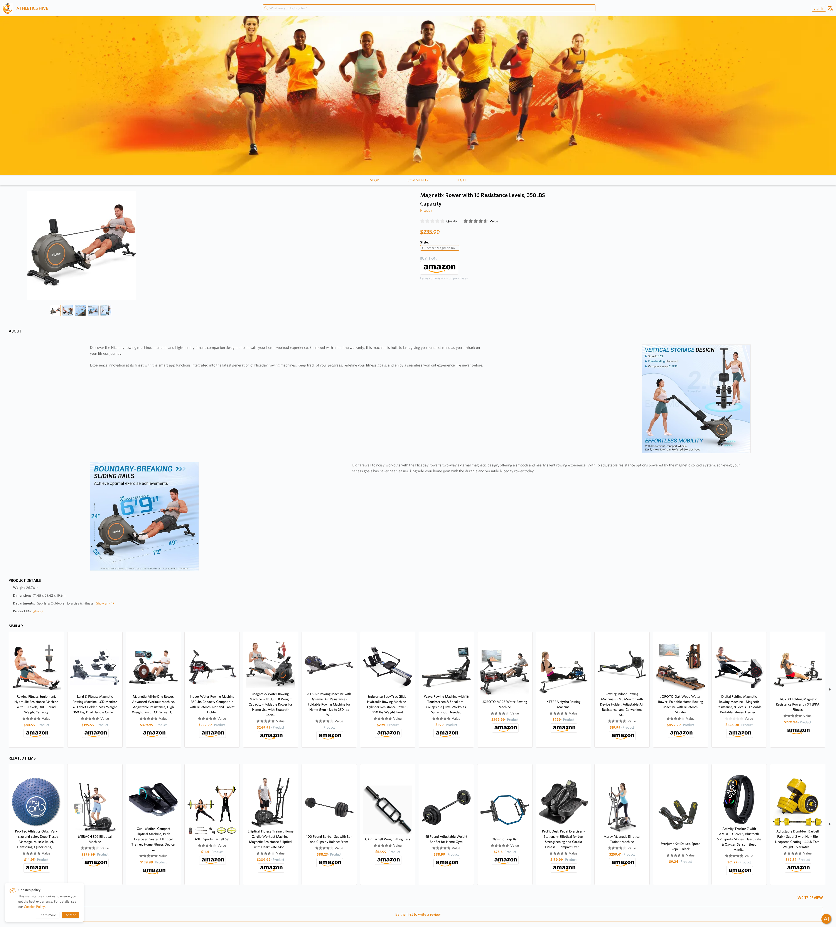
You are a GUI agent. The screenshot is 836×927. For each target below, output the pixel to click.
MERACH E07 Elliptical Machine (95, 839)
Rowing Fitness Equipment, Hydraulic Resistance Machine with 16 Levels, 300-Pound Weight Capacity (36, 704)
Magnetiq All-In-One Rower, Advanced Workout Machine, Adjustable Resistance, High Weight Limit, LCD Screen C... (153, 704)
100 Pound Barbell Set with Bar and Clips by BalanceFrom (329, 839)
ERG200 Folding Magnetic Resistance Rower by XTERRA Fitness (797, 704)
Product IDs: (28, 611)
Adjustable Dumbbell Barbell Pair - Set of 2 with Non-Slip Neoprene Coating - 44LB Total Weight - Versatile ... (797, 839)
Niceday (426, 210)
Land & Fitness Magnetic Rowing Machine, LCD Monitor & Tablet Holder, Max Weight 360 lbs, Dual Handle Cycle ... (95, 704)
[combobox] (429, 8)
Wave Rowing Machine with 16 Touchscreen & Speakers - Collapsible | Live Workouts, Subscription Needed (446, 704)
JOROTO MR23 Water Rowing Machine (504, 704)
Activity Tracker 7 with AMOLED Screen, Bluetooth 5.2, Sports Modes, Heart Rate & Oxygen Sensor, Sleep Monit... (739, 839)
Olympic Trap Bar (505, 839)
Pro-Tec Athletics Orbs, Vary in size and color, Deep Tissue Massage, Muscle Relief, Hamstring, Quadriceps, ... (36, 839)
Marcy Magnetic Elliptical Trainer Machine (621, 839)
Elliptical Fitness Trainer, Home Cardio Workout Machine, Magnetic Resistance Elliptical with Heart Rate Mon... (270, 839)
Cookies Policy (34, 906)
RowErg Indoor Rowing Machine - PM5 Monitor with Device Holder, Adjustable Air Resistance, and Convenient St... (622, 704)
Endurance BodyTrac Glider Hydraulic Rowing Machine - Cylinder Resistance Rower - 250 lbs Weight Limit (387, 704)
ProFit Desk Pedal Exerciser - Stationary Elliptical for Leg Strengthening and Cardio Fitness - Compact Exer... (563, 839)
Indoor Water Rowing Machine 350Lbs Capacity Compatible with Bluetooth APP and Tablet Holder (212, 704)
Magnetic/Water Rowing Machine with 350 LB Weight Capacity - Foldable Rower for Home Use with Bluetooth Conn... (270, 704)
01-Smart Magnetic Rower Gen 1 (440, 248)
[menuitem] (818, 8)
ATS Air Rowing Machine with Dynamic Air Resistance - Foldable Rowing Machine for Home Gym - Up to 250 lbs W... (329, 704)
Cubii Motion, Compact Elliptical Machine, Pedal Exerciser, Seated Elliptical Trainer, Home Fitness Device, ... (153, 839)
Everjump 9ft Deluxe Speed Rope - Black (681, 846)
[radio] (422, 221)
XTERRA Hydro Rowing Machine (563, 704)
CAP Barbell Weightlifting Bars (387, 839)
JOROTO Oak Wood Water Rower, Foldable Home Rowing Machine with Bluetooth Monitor (680, 704)
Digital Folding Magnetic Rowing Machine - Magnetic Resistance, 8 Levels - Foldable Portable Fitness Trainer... (739, 704)
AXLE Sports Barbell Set (212, 839)
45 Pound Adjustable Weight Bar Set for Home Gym (446, 839)
